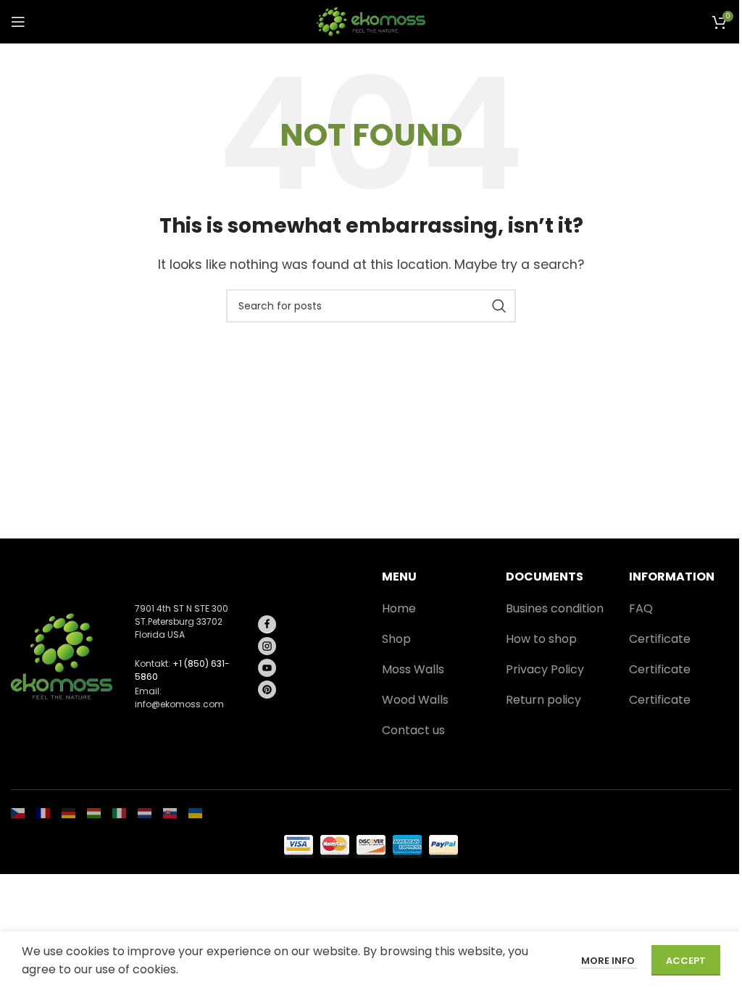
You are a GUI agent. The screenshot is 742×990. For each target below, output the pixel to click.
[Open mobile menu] (18, 21)
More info (609, 961)
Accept (686, 961)
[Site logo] (371, 20)
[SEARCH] (499, 306)
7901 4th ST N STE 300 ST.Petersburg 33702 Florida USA (181, 621)
